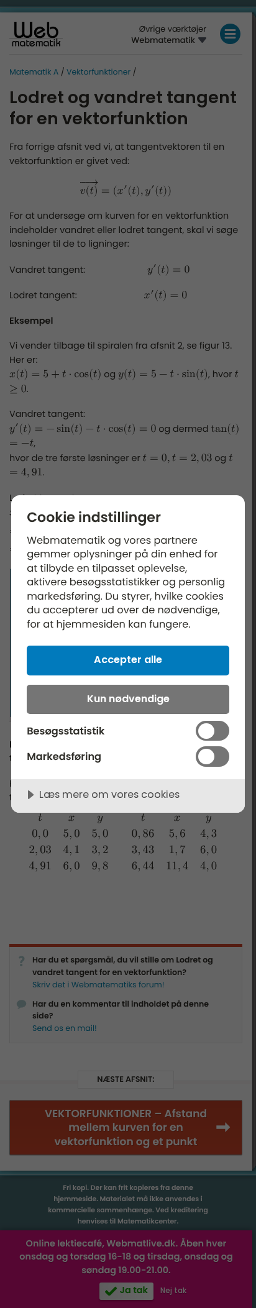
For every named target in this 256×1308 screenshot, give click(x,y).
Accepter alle (128, 659)
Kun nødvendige (128, 699)
